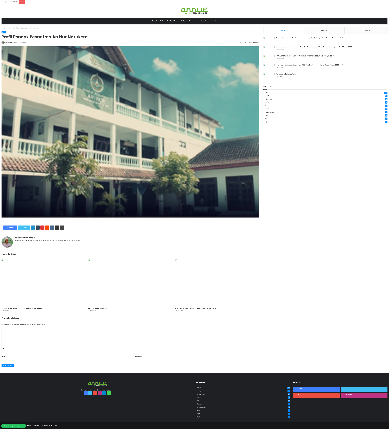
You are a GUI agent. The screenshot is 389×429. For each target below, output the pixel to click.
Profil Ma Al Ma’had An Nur (98, 308)
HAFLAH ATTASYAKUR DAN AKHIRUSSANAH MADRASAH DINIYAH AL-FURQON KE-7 (305, 56)
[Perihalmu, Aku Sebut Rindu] (269, 77)
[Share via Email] (57, 228)
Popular (324, 30)
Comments (366, 30)
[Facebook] (361, 2)
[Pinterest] (42, 228)
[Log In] (379, 2)
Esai (266, 105)
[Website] (16, 244)
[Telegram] (373, 2)
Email (4, 356)
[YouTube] (367, 2)
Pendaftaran (204, 21)
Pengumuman (193, 21)
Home (5, 28)
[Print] (62, 228)
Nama (4, 348)
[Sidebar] (385, 2)
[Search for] (236, 21)
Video (9, 28)
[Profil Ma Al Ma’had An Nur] (130, 282)
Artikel (267, 96)
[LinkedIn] (33, 228)
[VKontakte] (52, 228)
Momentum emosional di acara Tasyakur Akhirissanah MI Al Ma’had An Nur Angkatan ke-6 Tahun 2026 (314, 47)
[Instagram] (370, 2)
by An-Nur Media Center (49, 425)
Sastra (267, 102)
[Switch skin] (211, 21)
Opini (266, 118)
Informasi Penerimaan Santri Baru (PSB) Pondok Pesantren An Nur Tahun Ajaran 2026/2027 (309, 65)
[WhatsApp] (376, 2)
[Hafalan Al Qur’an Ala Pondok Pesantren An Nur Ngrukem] (43, 282)
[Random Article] (382, 2)
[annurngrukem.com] (194, 10)
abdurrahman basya (11, 42)
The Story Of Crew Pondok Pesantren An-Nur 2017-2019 (195, 308)
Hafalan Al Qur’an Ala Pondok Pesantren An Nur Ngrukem (22, 308)
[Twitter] (364, 2)
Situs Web (138, 356)
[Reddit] (47, 228)
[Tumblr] (38, 228)
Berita (266, 92)
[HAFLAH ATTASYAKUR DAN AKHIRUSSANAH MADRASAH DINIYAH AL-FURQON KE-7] (269, 59)
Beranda (154, 21)
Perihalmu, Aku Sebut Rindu (286, 74)
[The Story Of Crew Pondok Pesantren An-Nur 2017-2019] (217, 282)
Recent (283, 30)
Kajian (267, 122)
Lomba (267, 109)
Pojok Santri (268, 99)
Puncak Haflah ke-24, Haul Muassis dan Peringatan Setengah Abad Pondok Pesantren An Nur (310, 38)
